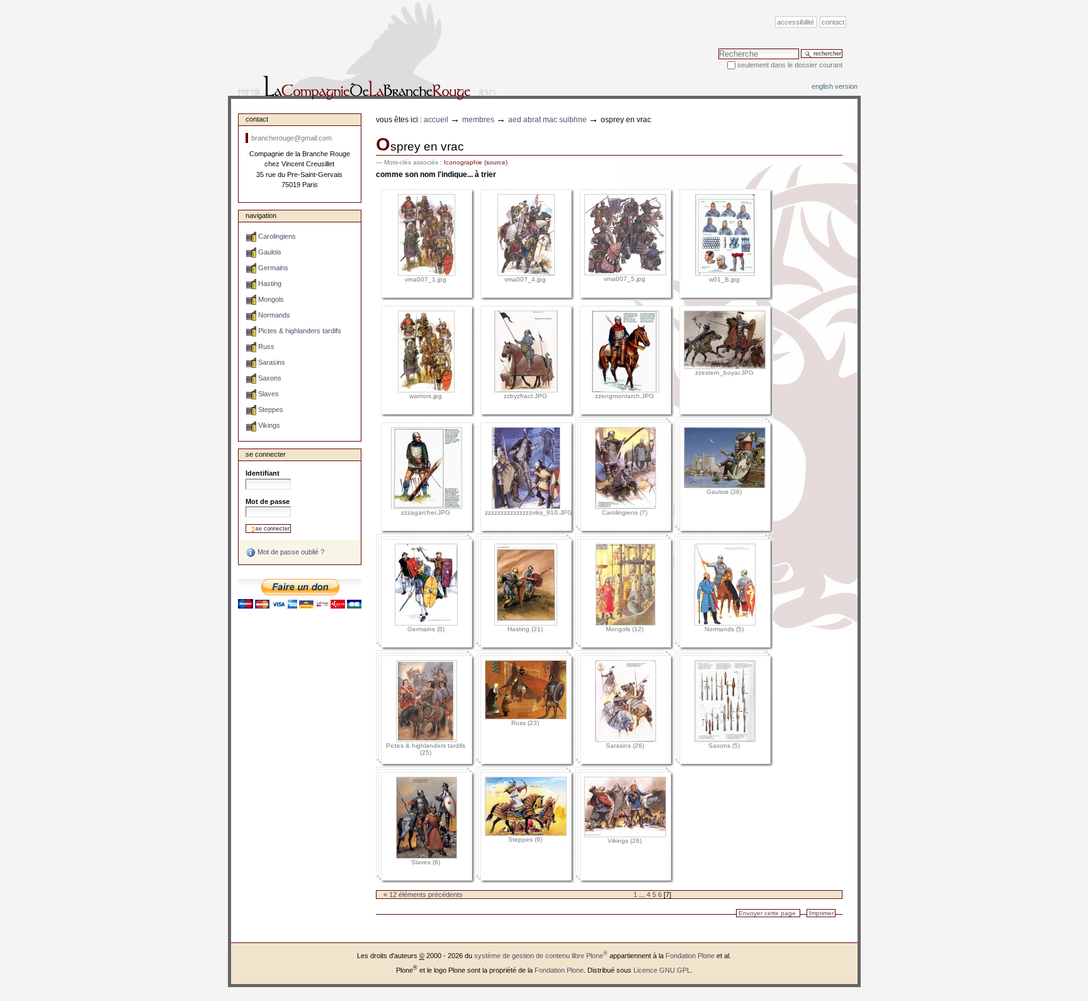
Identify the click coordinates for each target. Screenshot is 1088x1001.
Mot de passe (268, 501)
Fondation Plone (690, 955)
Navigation (261, 215)
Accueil (436, 119)
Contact (833, 22)
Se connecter (266, 454)
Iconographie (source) (475, 162)
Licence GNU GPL (662, 970)
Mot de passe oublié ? (290, 552)
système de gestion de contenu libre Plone (541, 955)
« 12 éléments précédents (423, 894)
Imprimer (821, 913)
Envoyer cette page (767, 913)
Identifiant (263, 473)
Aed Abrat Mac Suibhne (547, 119)
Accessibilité (795, 22)
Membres (478, 119)
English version (835, 86)
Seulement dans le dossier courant (789, 65)
